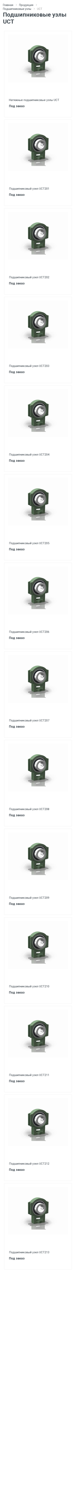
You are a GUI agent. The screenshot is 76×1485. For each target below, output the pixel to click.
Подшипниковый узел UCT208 (29, 809)
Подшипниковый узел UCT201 (29, 188)
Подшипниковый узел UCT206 (29, 632)
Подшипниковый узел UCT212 (29, 1163)
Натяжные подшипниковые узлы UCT (34, 100)
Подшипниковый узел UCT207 (29, 720)
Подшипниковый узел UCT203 (29, 366)
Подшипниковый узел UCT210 (29, 986)
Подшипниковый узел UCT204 (29, 454)
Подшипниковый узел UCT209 (29, 897)
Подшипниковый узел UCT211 (29, 1075)
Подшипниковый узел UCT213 (29, 1252)
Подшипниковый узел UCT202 (29, 277)
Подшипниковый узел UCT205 (29, 543)
